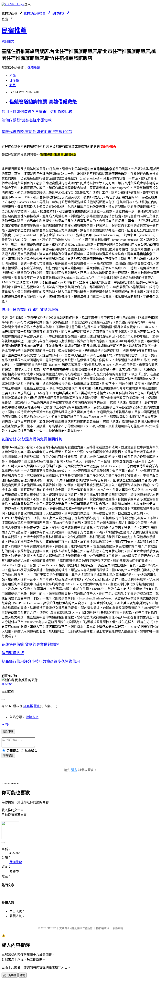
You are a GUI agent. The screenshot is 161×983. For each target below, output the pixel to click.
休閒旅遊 (33, 67)
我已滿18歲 (9, 975)
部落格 (14, 80)
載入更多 (8, 731)
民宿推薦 (14, 30)
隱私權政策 (102, 928)
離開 (22, 975)
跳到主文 (8, 41)
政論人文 (32, 717)
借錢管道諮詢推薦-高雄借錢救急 (43, 101)
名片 (12, 85)
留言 (37, 706)
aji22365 (7, 683)
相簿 (12, 75)
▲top (5, 724)
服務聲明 (118, 928)
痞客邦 (28, 706)
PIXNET (51, 928)
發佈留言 (8, 755)
